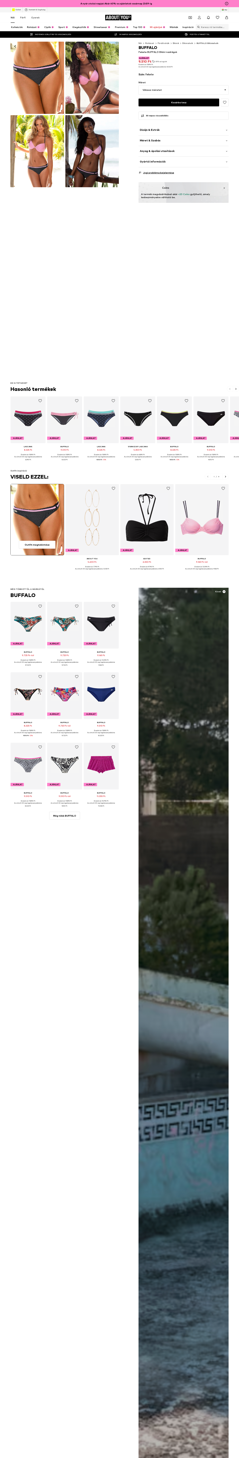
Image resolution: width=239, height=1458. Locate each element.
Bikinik (176, 43)
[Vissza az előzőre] (230, 389)
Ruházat (149, 43)
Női (13, 17)
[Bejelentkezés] (199, 18)
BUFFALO (22, 595)
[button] (184, 90)
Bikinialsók (187, 43)
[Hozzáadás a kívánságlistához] (225, 102)
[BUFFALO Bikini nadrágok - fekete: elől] (37, 78)
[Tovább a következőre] (236, 389)
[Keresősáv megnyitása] (198, 27)
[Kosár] (227, 18)
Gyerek (35, 17)
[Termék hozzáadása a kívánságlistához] (40, 401)
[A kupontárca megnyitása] (190, 18)
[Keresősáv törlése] (226, 27)
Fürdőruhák (163, 43)
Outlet (18, 10)
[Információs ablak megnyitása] (227, 4)
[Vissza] (15, 46)
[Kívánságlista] (217, 18)
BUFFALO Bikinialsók (208, 43)
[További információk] (28, 462)
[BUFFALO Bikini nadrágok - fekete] (92, 78)
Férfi (23, 17)
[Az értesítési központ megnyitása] (208, 17)
